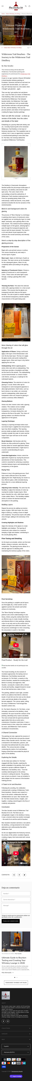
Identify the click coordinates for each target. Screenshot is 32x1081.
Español (6, 1046)
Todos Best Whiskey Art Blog (12, 48)
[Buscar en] (26, 6)
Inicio (3, 14)
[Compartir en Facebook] (19, 875)
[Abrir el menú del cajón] (2, 6)
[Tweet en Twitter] (24, 875)
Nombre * (6, 893)
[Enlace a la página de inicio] (6, 995)
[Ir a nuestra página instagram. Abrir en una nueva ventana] (8, 1021)
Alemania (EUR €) (9, 1052)
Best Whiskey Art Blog (13, 14)
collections (6, 1028)
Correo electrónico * (9, 899)
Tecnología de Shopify (17, 1071)
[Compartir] (14, 875)
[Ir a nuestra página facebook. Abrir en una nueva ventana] (3, 1021)
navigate (4, 1034)
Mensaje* (6, 905)
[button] (14, 977)
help (3, 1039)
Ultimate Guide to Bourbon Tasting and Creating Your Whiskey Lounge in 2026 (14, 960)
